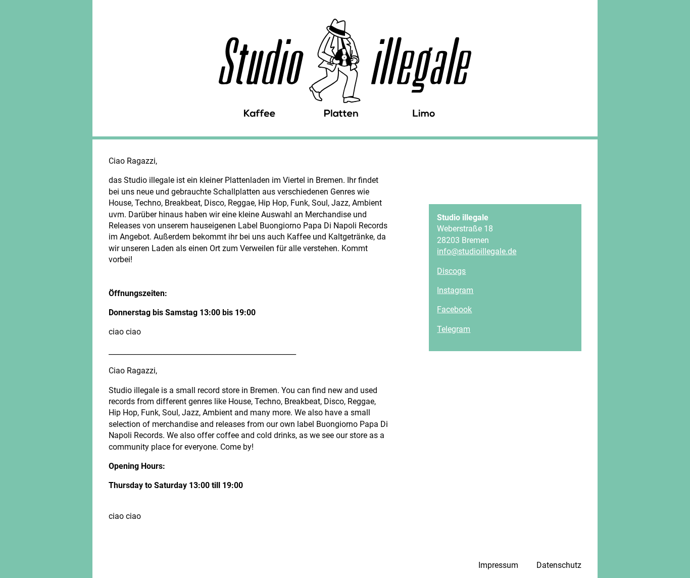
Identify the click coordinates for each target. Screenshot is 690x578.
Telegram (453, 329)
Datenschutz (558, 565)
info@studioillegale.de (476, 251)
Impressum (498, 565)
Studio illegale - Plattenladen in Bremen (345, 68)
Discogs (451, 271)
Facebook (454, 309)
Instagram (455, 290)
